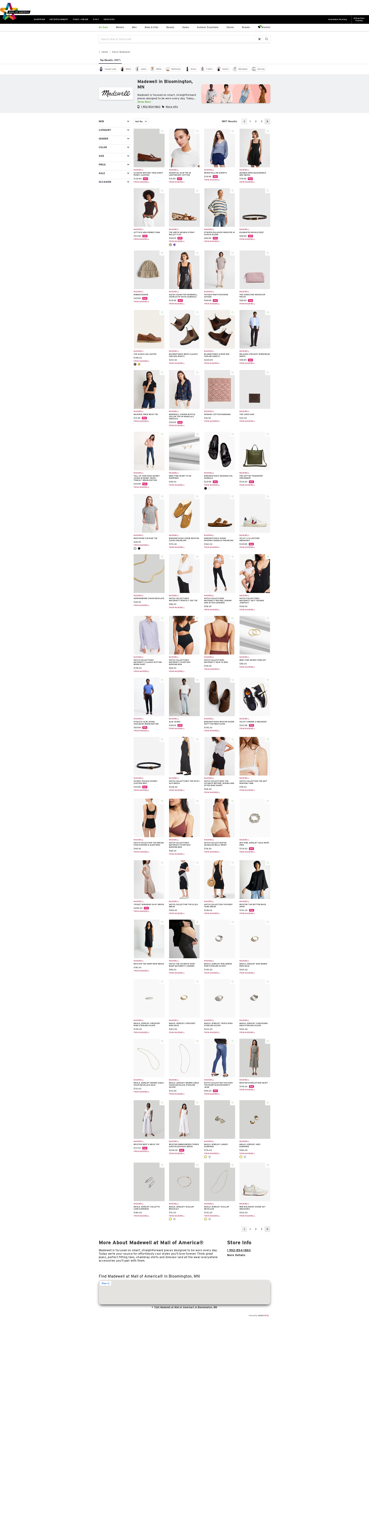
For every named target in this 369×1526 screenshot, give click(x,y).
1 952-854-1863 (150, 106)
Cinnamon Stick (135, 364)
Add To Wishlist (162, 131)
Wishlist (265, 27)
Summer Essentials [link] (208, 27)
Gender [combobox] (103, 138)
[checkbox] (108, 69)
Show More (144, 101)
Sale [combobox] (102, 173)
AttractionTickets (359, 19)
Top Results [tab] (110, 60)
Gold (205, 1157)
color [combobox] (103, 147)
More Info (172, 106)
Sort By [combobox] (139, 121)
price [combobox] (102, 164)
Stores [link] (230, 27)
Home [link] (185, 27)
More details (236, 1255)
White (209, 488)
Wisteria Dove (174, 245)
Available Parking (337, 19)
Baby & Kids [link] (151, 27)
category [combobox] (105, 130)
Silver (209, 1157)
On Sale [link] (103, 27)
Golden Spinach (139, 364)
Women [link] (120, 27)
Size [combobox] (101, 156)
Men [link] (134, 27)
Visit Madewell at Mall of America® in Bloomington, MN (185, 1307)
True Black (205, 488)
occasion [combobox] (105, 182)
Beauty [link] (170, 27)
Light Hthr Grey (135, 548)
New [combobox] (101, 121)
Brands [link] (246, 27)
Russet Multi (170, 245)
